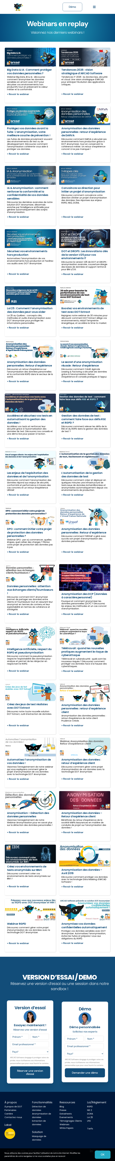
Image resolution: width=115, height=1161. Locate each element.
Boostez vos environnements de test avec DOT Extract (82, 310)
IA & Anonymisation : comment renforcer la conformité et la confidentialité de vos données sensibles (27, 193)
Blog (62, 1106)
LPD (89, 1120)
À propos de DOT (13, 1106)
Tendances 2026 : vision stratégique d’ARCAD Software (81, 71)
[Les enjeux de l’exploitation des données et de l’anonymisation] (30, 460)
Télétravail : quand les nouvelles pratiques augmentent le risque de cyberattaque (84, 651)
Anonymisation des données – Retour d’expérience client (81, 814)
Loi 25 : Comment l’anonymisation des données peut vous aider (29, 310)
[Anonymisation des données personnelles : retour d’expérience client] (84, 692)
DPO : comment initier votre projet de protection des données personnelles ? (29, 532)
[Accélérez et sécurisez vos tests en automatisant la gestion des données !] (30, 403)
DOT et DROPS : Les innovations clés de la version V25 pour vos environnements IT (84, 254)
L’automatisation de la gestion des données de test (82, 474)
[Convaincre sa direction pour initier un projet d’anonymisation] (84, 175)
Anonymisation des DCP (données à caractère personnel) (84, 595)
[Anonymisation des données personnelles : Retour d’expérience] (30, 349)
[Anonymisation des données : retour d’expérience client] (84, 747)
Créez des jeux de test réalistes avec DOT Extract (27, 706)
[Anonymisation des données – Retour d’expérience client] (84, 800)
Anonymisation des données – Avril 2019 (81, 871)
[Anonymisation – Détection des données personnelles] (30, 800)
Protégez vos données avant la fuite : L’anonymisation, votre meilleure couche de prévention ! (28, 131)
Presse (63, 1110)
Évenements (66, 1117)
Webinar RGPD (16, 924)
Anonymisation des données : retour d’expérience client (81, 761)
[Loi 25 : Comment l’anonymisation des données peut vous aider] (30, 295)
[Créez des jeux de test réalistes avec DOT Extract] (30, 692)
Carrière (8, 1113)
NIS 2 (89, 1110)
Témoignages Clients (71, 1120)
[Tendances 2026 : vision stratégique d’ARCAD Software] (84, 57)
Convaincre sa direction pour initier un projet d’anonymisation (83, 189)
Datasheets (66, 1113)
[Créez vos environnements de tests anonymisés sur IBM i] (30, 854)
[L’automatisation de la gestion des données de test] (84, 460)
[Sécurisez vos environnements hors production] (30, 238)
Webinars (64, 1124)
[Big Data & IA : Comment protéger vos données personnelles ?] (30, 57)
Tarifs (90, 1128)
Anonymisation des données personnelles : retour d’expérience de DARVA (83, 131)
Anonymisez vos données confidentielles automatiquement (84, 925)
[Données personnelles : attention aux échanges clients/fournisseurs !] (30, 573)
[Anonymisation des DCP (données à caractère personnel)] (84, 577)
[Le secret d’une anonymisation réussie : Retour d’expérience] (84, 349)
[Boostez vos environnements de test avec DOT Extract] (84, 295)
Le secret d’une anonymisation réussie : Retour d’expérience (81, 363)
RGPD (90, 1106)
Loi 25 (90, 1117)
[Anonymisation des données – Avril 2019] (84, 856)
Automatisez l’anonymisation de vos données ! (29, 761)
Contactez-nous (13, 1117)
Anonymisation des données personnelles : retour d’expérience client (83, 708)
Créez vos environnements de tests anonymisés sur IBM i (26, 868)
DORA (90, 1113)
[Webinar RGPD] (30, 910)
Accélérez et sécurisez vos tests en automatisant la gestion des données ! (29, 419)
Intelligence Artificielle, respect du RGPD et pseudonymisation (29, 650)
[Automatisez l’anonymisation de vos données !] (30, 747)
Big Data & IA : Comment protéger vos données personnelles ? (29, 71)
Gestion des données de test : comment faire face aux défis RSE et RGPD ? (83, 419)
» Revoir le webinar (18, 94)
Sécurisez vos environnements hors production (27, 252)
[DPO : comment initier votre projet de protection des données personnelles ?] (30, 516)
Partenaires (10, 1110)
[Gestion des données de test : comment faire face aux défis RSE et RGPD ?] (84, 403)
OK (103, 1154)
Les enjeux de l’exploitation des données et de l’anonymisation (28, 474)
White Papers (66, 1128)
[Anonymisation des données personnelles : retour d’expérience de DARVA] (84, 115)
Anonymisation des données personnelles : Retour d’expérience (29, 363)
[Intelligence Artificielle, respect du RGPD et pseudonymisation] (30, 636)
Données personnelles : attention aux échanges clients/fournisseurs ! (30, 589)
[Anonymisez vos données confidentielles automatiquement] (84, 910)
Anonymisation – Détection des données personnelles (28, 814)
